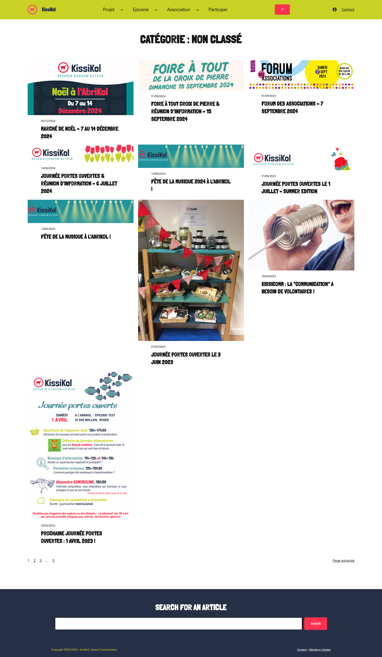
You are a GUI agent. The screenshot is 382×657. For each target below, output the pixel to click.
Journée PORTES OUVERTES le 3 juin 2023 (186, 358)
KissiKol (49, 9)
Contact (348, 9)
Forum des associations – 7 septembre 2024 (292, 107)
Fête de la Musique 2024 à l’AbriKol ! (191, 185)
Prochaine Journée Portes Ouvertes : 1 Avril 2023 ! (71, 537)
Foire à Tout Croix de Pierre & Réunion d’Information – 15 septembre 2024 (185, 111)
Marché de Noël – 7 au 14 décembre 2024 (79, 132)
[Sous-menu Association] (197, 9)
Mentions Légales (320, 649)
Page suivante (343, 560)
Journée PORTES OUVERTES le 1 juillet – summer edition (296, 188)
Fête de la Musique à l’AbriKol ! (76, 236)
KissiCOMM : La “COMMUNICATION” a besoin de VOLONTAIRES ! (297, 288)
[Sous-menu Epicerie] (156, 9)
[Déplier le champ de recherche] (282, 9)
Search (316, 623)
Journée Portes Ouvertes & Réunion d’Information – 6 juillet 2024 (79, 183)
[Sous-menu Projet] (121, 9)
